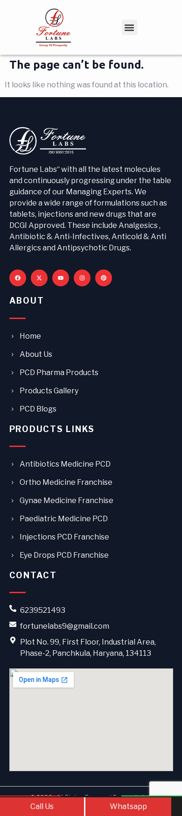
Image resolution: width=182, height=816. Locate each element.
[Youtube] (60, 278)
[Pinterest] (103, 278)
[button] (129, 27)
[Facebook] (17, 278)
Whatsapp (128, 806)
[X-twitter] (39, 278)
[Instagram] (82, 278)
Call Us (42, 806)
